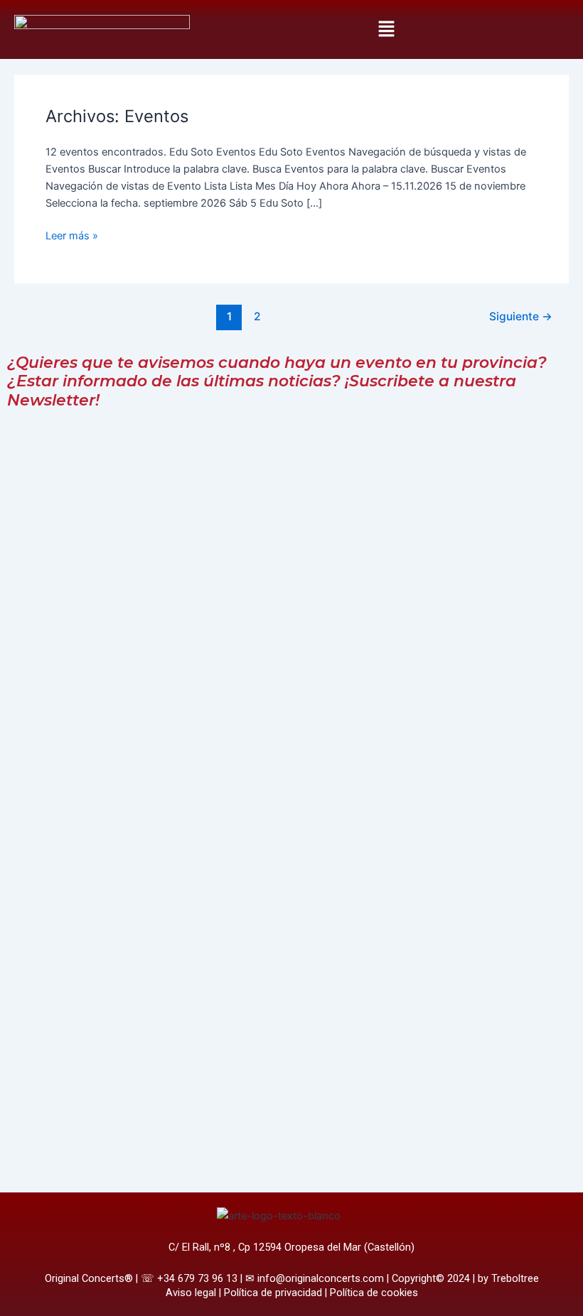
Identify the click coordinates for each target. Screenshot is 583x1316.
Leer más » (72, 234)
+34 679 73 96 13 (197, 1278)
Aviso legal (191, 1292)
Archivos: (117, 116)
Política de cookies (374, 1292)
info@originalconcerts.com (320, 1278)
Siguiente (520, 316)
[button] (386, 29)
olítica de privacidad (276, 1292)
